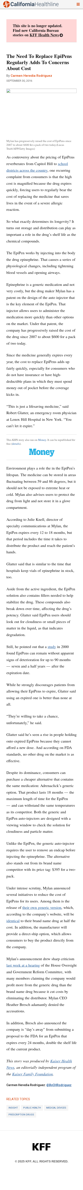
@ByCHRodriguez (59, 1085)
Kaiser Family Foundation (32, 1073)
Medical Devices (56, 1107)
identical (13, 920)
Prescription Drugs (21, 1114)
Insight (13, 1107)
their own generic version (41, 907)
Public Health (32, 1107)
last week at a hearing (23, 965)
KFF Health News (44, 35)
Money (42, 440)
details (16, 444)
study (52, 646)
